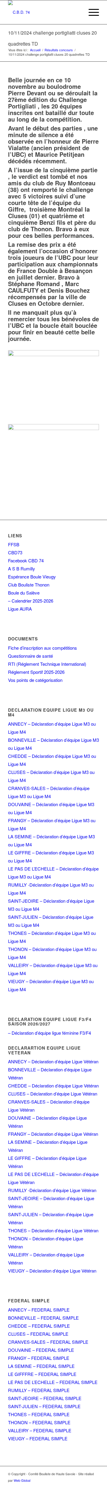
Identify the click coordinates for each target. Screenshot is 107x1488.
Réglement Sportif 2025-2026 (36, 672)
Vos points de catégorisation (35, 680)
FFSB (13, 544)
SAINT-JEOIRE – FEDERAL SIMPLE (44, 1398)
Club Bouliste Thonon (28, 584)
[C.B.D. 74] (44, 12)
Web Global (22, 1480)
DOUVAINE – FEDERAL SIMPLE (41, 1350)
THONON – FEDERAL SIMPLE (39, 1422)
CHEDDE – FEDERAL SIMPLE (39, 1326)
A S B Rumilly (21, 568)
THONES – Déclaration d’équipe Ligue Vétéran (53, 1230)
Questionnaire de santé (30, 656)
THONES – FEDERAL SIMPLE (39, 1414)
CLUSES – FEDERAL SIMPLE (38, 1334)
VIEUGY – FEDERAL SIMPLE (37, 1438)
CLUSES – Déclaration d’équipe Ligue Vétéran (52, 1093)
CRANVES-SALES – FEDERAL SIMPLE (48, 1342)
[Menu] (91, 12)
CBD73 (15, 552)
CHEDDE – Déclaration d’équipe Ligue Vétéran (53, 1085)
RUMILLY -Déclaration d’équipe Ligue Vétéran (52, 1190)
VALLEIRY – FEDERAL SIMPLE (39, 1430)
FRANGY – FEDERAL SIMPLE (38, 1358)
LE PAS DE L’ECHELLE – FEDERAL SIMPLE (52, 1382)
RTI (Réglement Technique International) (47, 664)
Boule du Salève (24, 592)
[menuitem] (91, 12)
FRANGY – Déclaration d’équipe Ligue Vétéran (53, 1134)
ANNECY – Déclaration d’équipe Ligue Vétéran (53, 1061)
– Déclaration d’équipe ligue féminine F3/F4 (49, 1033)
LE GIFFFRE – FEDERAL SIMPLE (42, 1374)
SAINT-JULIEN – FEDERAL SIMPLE (44, 1406)
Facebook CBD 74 (26, 560)
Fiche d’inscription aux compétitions (42, 648)
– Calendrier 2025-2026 (30, 601)
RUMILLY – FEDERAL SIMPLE (39, 1390)
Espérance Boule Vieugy (32, 576)
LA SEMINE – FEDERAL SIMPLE (41, 1366)
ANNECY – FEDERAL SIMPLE (39, 1310)
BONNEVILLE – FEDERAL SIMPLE (43, 1318)
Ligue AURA (20, 609)
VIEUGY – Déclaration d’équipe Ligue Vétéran (52, 1270)
